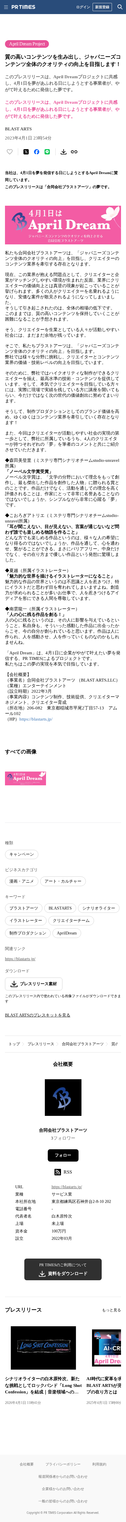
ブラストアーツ (23, 908)
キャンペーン (21, 854)
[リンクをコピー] (74, 151)
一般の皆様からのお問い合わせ (63, 1501)
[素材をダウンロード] (63, 151)
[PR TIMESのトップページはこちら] (23, 7)
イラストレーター (25, 920)
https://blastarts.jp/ (35, 719)
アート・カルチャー (63, 881)
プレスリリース (41, 1044)
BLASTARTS (60, 908)
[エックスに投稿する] (26, 151)
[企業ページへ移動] (63, 1099)
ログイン (83, 6)
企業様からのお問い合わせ (63, 1488)
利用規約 (99, 1464)
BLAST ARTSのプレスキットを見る (37, 1015)
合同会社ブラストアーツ (83, 1044)
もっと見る (111, 1310)
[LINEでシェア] (47, 151)
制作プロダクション (27, 933)
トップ (14, 1044)
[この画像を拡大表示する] (25, 778)
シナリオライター (98, 908)
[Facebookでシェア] (36, 151)
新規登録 (102, 6)
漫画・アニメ (21, 881)
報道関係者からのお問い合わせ (63, 1476)
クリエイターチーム (71, 920)
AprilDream (67, 933)
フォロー (63, 1155)
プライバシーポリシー (63, 1464)
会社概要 (27, 1464)
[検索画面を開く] (120, 7)
